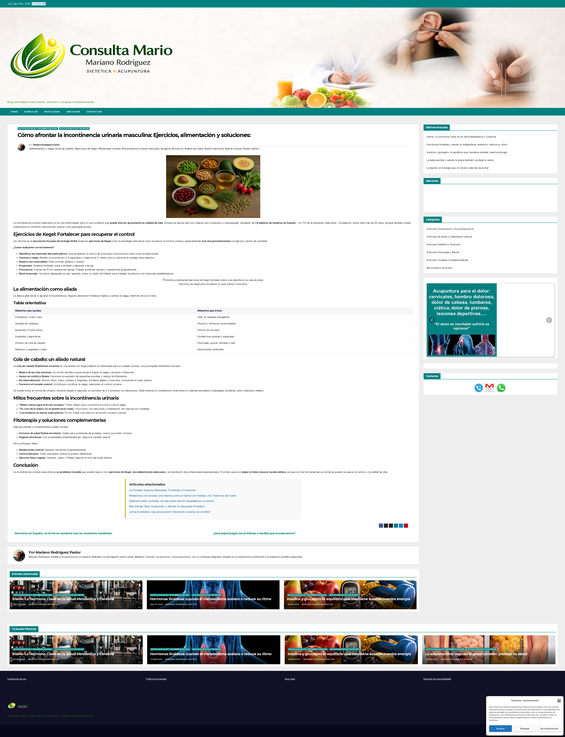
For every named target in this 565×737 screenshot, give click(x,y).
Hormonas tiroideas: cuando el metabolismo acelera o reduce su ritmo (210, 599)
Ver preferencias (549, 728)
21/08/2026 (157, 659)
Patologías (52, 111)
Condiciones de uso (16, 679)
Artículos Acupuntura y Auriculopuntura (450, 228)
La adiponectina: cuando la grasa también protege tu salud (460, 160)
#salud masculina (213, 148)
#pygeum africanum (172, 148)
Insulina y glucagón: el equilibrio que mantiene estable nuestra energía (348, 599)
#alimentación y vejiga (41, 148)
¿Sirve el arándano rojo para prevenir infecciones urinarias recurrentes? (170, 511)
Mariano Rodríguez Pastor (46, 144)
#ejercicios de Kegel (86, 148)
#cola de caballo (64, 148)
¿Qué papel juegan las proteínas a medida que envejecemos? (254, 533)
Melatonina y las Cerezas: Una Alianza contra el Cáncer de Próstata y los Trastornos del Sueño (183, 495)
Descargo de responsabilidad (437, 679)
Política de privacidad (156, 679)
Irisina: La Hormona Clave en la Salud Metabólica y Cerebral (63, 599)
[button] (559, 700)
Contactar (94, 111)
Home (14, 111)
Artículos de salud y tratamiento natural (38, 128)
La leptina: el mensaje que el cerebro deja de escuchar (458, 167)
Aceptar (500, 728)
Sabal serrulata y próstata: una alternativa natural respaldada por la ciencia (171, 500)
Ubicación (73, 111)
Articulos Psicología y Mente (443, 252)
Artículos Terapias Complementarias (447, 260)
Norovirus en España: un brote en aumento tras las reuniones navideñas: (64, 533)
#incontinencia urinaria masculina (140, 148)
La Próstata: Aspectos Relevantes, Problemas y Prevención (162, 490)
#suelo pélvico (251, 148)
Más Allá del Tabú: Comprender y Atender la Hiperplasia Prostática (166, 506)
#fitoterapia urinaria (109, 148)
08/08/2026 (294, 659)
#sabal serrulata (194, 148)
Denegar (524, 728)
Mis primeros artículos (439, 267)
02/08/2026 (432, 659)
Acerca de (31, 111)
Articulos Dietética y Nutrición (74, 128)
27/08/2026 (19, 659)
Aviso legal (290, 679)
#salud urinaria (233, 148)
